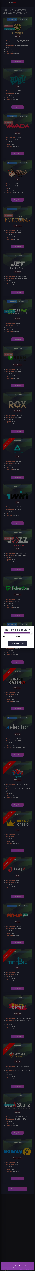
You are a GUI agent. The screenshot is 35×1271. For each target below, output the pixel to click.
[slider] (31, 633)
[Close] (31, 1266)
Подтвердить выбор (17, 643)
